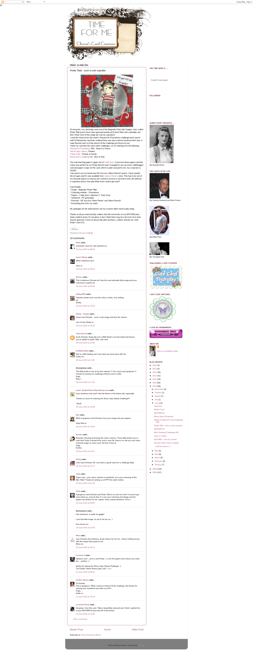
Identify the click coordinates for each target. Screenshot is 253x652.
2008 (154, 472)
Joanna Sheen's (111, 176)
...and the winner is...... (163, 446)
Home (107, 629)
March (157, 458)
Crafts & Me (75, 154)
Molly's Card (159, 409)
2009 (154, 469)
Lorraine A (80, 555)
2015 (154, 369)
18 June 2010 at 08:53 (85, 269)
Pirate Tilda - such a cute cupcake (168, 426)
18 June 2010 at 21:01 (85, 451)
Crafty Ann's (109, 162)
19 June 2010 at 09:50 (85, 503)
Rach (78, 243)
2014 (154, 372)
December (159, 389)
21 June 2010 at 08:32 (85, 572)
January (158, 465)
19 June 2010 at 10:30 (85, 528)
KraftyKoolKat (82, 351)
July (156, 400)
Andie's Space (82, 580)
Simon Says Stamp (78, 151)
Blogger (141, 645)
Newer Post (76, 629)
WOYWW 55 (159, 413)
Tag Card (158, 406)
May (157, 451)
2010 (154, 386)
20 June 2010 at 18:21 (85, 547)
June (157, 403)
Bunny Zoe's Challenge (80, 157)
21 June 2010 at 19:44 (85, 597)
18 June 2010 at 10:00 (85, 306)
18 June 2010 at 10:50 (85, 343)
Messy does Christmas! (164, 416)
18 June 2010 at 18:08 (85, 407)
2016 (154, 365)
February (159, 461)
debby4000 (81, 294)
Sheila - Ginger (82, 314)
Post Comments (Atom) (91, 635)
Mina (78, 536)
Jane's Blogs (81, 257)
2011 (154, 383)
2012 (154, 379)
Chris (78, 491)
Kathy (78, 459)
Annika (79, 435)
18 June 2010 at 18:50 (85, 427)
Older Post (138, 629)
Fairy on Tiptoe (160, 436)
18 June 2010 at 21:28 (85, 483)
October (158, 393)
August (158, 396)
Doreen (79, 277)
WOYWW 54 (159, 429)
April (157, 454)
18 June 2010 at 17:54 (85, 382)
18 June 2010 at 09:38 (85, 286)
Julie (78, 474)
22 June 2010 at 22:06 (85, 614)
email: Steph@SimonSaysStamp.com (92, 390)
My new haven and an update (166, 443)
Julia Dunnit (81, 334)
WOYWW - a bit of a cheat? (165, 439)
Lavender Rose (82, 605)
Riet (77, 415)
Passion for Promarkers (80, 149)
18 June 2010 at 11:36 (85, 360)
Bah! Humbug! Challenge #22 (166, 432)
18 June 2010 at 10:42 (85, 326)
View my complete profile (167, 351)
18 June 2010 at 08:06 (85, 249)
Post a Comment (80, 619)
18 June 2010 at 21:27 (85, 466)
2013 (154, 376)
